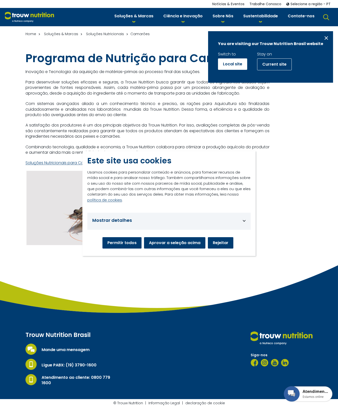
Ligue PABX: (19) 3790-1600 (69, 365)
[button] (133, 17)
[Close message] (326, 38)
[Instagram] (264, 362)
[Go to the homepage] (282, 338)
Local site (232, 64)
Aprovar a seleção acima (174, 243)
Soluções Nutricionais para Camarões (62, 163)
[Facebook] (254, 362)
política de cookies (104, 200)
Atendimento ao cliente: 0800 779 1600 (76, 380)
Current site (274, 64)
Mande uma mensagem (66, 350)
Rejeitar (220, 243)
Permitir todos (122, 243)
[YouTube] (275, 362)
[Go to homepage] (29, 17)
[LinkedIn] (285, 362)
